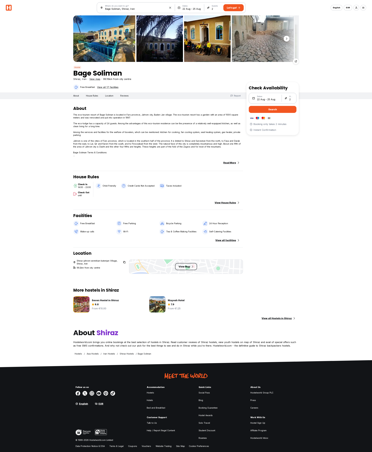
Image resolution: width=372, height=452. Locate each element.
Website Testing (164, 446)
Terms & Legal (116, 446)
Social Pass (204, 392)
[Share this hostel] (296, 61)
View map (94, 79)
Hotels (150, 400)
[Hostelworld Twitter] (85, 393)
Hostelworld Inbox (259, 438)
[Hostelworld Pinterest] (105, 393)
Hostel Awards (206, 415)
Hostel (77, 67)
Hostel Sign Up (257, 423)
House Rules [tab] (92, 95)
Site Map (180, 446)
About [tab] (76, 95)
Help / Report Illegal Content (161, 430)
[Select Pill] (356, 8)
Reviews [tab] (124, 95)
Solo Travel (204, 423)
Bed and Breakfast (156, 408)
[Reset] (170, 7)
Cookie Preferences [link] (199, 446)
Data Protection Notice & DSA (90, 446)
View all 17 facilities (107, 87)
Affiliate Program (258, 430)
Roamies (203, 438)
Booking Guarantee (208, 408)
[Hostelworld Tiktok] (112, 393)
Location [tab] (109, 95)
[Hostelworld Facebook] (78, 393)
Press (253, 400)
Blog (201, 400)
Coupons (132, 446)
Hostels (150, 392)
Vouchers (146, 446)
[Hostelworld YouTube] (98, 393)
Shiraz (76, 79)
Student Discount (207, 430)
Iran (84, 79)
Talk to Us (152, 423)
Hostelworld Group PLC (261, 392)
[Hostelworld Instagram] (92, 393)
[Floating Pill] (286, 39)
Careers (254, 408)
